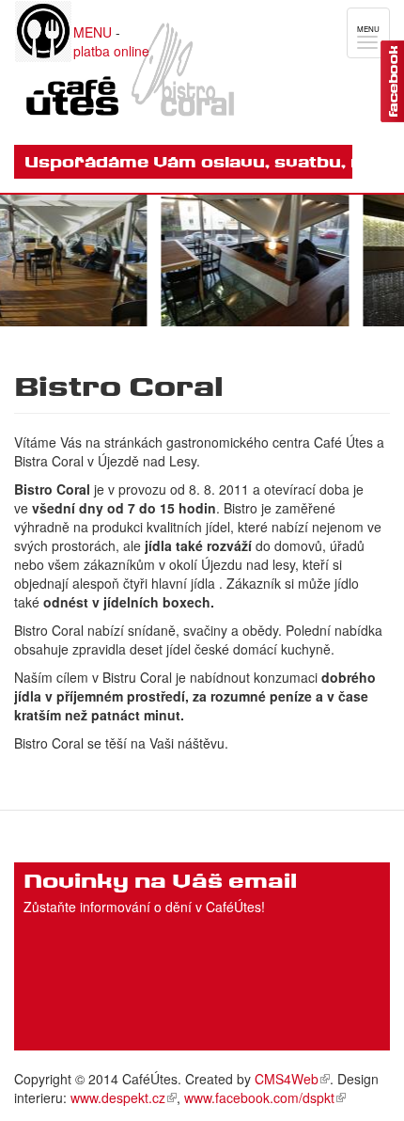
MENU (92, 32)
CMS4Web (287, 1078)
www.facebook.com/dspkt (259, 1097)
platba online (111, 50)
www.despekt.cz (117, 1097)
